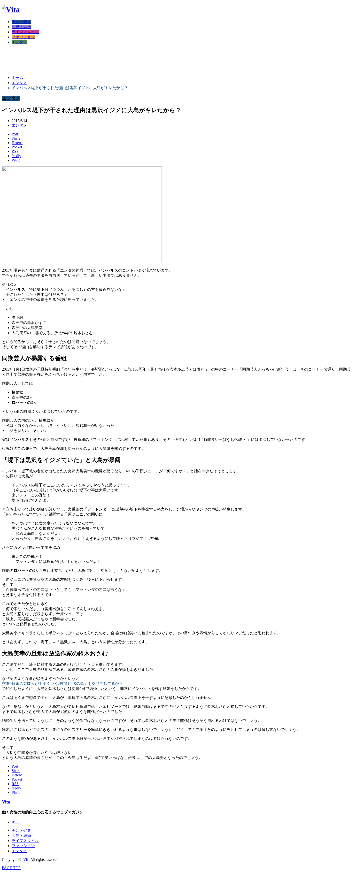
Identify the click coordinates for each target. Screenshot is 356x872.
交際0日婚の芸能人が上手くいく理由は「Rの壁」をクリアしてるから (62, 683)
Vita (6, 801)
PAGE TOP (11, 868)
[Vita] (11, 9)
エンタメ (19, 42)
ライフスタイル (25, 32)
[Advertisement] (90, 59)
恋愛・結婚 (21, 27)
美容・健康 (21, 22)
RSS (15, 822)
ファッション (23, 37)
